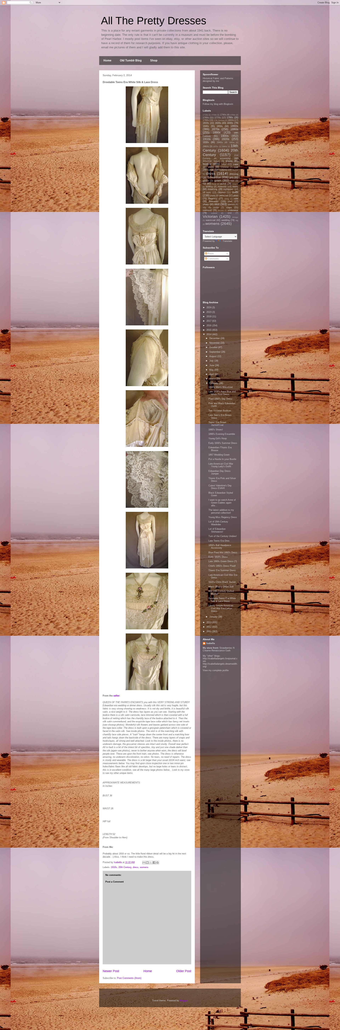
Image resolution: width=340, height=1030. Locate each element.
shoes (206, 204)
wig (237, 220)
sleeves (231, 204)
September (215, 352)
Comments (213, 258)
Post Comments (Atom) (129, 978)
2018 (209, 316)
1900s (225, 135)
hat (204, 183)
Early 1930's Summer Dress (222, 443)
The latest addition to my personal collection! (221, 511)
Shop (153, 60)
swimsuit (207, 210)
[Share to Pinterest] (157, 862)
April (212, 374)
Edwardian (214, 177)
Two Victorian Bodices (219, 410)
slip (204, 207)
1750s (232, 115)
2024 (209, 307)
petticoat (223, 195)
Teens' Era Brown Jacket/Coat (217, 423)
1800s (231, 120)
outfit (235, 192)
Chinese (225, 167)
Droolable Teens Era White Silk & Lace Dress (222, 599)
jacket (223, 183)
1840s (206, 126)
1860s (234, 125)
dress (135, 867)
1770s (218, 117)
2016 (209, 325)
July (211, 360)
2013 (209, 622)
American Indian (211, 161)
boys (224, 164)
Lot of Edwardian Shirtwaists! (217, 530)
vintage (235, 217)
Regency (212, 198)
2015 (209, 330)
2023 (209, 312)
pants (212, 195)
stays (229, 207)
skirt (216, 204)
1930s (206, 142)
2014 (209, 334)
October (213, 347)
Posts (210, 253)
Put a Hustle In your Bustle (222, 459)
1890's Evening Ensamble (221, 434)
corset (210, 170)
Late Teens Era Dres (219, 540)
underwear (233, 210)
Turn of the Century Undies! (222, 536)
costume (223, 170)
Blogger (183, 1000)
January (213, 616)
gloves (206, 181)
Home (107, 60)
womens (144, 867)
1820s (218, 123)
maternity (222, 186)
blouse (229, 161)
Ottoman (222, 192)
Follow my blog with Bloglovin (218, 104)
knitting (209, 186)
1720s (214, 115)
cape (235, 164)
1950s (231, 142)
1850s (220, 126)
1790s (206, 120)
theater (221, 210)
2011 (209, 631)
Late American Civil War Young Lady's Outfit (220, 465)
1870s (215, 129)
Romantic (214, 201)
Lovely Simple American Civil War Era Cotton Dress (220, 608)
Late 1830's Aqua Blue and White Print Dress (222, 393)
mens (235, 186)
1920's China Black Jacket (222, 582)
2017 (209, 321)
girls (231, 177)
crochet (235, 170)
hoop (214, 184)
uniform (214, 213)
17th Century (219, 120)
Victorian (210, 216)
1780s (230, 117)
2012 (209, 626)
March (212, 378)
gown (217, 180)
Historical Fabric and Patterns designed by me (218, 79)
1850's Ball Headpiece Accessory (219, 546)
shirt (230, 201)
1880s (234, 129)
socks (216, 207)
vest (229, 213)
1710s (205, 115)
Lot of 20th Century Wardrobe (218, 523)
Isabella (210, 643)
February (214, 383)
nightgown (228, 189)
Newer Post (111, 971)
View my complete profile (216, 670)
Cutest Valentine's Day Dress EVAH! (220, 487)
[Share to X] (150, 862)
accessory (225, 158)
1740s (223, 114)
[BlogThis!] (147, 862)
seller (116, 695)
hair (232, 181)
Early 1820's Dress (218, 557)
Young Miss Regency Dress (222, 517)
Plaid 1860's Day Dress (220, 398)
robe (236, 198)
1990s (224, 146)
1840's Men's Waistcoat (220, 387)
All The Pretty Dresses (153, 21)
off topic (207, 192)
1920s (225, 139)
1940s (220, 142)
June (212, 365)
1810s (206, 123)
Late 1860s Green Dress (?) (222, 561)
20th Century (124, 867)
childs (211, 167)
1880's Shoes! (215, 429)
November (214, 343)
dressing (234, 174)
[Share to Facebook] (154, 862)
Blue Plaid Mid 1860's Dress (222, 552)
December (214, 338)
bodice (207, 164)
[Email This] (144, 862)
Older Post (183, 971)
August (213, 356)
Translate (227, 241)
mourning (212, 189)
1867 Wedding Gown (219, 454)
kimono (235, 184)
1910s (114, 867)
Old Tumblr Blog (131, 60)
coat (236, 167)
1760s (206, 117)
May (211, 369)
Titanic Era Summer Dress (222, 570)
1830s (230, 123)
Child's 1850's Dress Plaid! (222, 566)
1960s (206, 146)
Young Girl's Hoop (217, 438)
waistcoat (211, 220)
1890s (216, 132)
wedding (225, 220)
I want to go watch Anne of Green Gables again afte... (222, 503)
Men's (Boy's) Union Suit (221, 586)
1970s (215, 146)
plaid (235, 195)
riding (226, 199)
